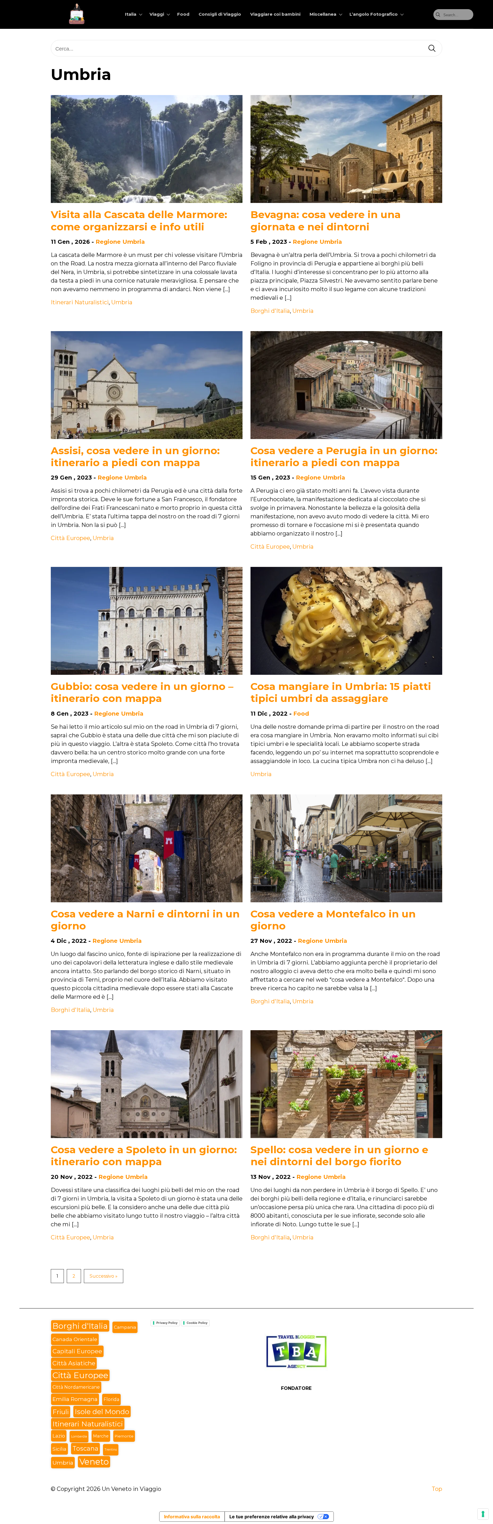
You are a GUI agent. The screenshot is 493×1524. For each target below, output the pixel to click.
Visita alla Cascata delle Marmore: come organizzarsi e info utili (139, 220)
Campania (125, 1327)
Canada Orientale (74, 1339)
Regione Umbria (120, 241)
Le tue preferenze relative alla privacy (271, 1516)
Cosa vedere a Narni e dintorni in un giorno (145, 920)
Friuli (60, 1412)
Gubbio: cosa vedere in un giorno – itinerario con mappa (142, 692)
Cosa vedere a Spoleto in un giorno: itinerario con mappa (144, 1155)
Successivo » (104, 1276)
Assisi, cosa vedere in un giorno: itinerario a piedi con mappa (135, 456)
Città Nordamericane (76, 1387)
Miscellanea (323, 14)
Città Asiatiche (73, 1363)
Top (437, 1488)
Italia (130, 14)
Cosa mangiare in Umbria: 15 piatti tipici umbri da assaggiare (340, 692)
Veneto (94, 1462)
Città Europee (70, 538)
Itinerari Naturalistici (80, 302)
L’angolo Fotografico (373, 14)
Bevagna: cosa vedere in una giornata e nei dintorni (325, 220)
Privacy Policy (166, 1323)
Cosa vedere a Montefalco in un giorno (333, 920)
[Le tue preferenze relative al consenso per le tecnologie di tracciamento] (483, 1514)
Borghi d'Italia (270, 310)
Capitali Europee (77, 1351)
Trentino (110, 1449)
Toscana (85, 1448)
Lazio (58, 1436)
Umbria (121, 302)
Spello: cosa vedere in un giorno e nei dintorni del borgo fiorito (339, 1155)
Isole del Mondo (102, 1411)
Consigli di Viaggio (220, 14)
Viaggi (156, 14)
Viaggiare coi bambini (275, 14)
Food (183, 14)
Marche (101, 1436)
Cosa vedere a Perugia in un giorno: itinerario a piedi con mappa (343, 456)
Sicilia (59, 1449)
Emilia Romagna (75, 1399)
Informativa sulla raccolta (192, 1516)
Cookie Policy (197, 1323)
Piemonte (124, 1436)
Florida (111, 1399)
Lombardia (79, 1436)
